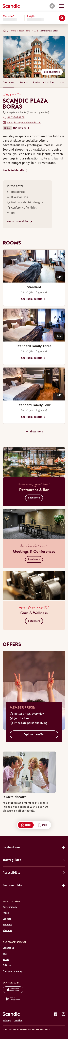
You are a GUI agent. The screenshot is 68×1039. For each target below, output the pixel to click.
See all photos (52, 72)
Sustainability (12, 885)
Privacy (7, 1020)
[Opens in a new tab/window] (13, 992)
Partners (7, 924)
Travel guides (12, 860)
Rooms (23, 82)
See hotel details (13, 170)
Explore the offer (34, 734)
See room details (31, 298)
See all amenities (18, 221)
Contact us (8, 947)
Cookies (18, 1020)
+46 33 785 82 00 (15, 117)
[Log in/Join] (52, 6)
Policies (7, 965)
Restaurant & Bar (43, 82)
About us (7, 930)
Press (6, 912)
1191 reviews (19, 128)
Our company (10, 907)
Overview (8, 82)
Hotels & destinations (20, 31)
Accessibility (11, 872)
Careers (7, 918)
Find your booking (12, 971)
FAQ (5, 953)
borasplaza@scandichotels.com (24, 122)
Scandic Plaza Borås (49, 31)
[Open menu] (61, 6)
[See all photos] (34, 57)
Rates (6, 959)
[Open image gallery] (34, 266)
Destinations (11, 847)
